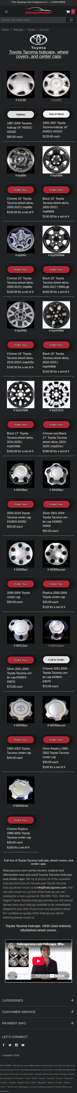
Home (5, 29)
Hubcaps (18, 29)
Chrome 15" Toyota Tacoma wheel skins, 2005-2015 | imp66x (20, 282)
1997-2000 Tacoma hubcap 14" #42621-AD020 (20, 127)
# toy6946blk (56, 255)
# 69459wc (21, 489)
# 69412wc (21, 645)
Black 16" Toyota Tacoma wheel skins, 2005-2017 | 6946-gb (56, 282)
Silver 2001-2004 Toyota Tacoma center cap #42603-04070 (19, 675)
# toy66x (20, 255)
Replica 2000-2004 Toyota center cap (55, 595)
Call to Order (56, 659)
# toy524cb (56, 410)
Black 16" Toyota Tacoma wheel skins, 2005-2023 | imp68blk (56, 205)
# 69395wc (21, 569)
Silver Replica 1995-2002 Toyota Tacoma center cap (56, 753)
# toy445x (21, 330)
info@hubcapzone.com (51, 887)
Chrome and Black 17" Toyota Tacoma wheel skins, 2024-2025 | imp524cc (55, 440)
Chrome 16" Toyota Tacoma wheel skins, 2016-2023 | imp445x (20, 358)
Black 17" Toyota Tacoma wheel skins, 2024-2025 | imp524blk (20, 440)
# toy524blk (20, 410)
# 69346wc (21, 725)
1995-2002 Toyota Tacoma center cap (19, 750)
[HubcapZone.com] (38, 11)
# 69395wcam (56, 569)
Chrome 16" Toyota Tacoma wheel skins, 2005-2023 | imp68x (20, 203)
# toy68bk (56, 175)
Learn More (58, 2)
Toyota (31, 29)
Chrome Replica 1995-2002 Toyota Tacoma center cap (19, 833)
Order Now (20, 189)
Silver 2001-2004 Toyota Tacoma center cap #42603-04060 (55, 519)
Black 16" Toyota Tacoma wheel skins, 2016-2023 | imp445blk (56, 360)
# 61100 (21, 100)
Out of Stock (56, 114)
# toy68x (20, 175)
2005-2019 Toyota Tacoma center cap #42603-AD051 (19, 517)
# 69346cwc (20, 805)
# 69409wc (56, 489)
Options (20, 114)
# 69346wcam (56, 725)
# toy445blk (56, 330)
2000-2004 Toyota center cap (18, 595)
